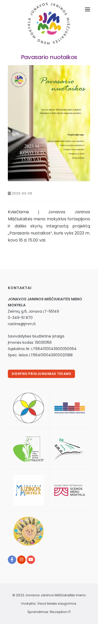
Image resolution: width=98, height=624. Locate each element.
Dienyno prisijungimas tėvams (41, 373)
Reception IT (60, 611)
